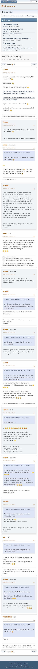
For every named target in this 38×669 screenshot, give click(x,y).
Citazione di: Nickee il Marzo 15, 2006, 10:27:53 (18, 370)
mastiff (5, 185)
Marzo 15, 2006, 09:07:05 (9, 125)
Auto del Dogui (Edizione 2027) (13, 29)
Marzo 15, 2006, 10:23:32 (9, 294)
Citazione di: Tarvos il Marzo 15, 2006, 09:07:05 (18, 153)
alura (5, 145)
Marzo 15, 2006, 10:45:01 (9, 365)
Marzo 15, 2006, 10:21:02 (9, 274)
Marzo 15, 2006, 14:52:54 (9, 620)
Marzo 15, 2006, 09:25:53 (9, 148)
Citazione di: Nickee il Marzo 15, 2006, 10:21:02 (18, 299)
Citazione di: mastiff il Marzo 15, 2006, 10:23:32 (18, 337)
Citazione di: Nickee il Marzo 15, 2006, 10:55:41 (18, 509)
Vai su (3, 651)
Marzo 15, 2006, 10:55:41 (9, 460)
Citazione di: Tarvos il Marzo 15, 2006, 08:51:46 (18, 625)
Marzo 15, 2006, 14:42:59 (9, 582)
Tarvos (5, 70)
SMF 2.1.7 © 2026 (14, 665)
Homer (5, 410)
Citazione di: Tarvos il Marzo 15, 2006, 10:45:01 (18, 465)
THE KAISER (7, 617)
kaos (5, 233)
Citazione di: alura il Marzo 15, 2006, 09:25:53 (18, 418)
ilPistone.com (8, 6)
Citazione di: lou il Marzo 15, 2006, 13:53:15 (17, 587)
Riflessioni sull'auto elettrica (12, 34)
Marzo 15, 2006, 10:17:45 (9, 236)
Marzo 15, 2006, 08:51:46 (9, 72)
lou (4, 537)
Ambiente (5, 26)
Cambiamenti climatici (10, 24)
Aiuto (11, 663)
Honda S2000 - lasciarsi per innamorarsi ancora (18, 48)
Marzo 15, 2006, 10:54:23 (9, 413)
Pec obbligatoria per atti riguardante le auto (17, 38)
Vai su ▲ (26, 663)
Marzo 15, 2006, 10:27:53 (9, 332)
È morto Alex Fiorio (9, 43)
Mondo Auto (6, 31)
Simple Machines (24, 665)
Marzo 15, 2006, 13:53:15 (9, 540)
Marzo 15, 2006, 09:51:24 (9, 188)
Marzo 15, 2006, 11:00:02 (9, 504)
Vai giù (4, 64)
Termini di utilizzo (18, 663)
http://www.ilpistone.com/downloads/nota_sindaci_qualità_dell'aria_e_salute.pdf (18, 92)
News (4, 45)
